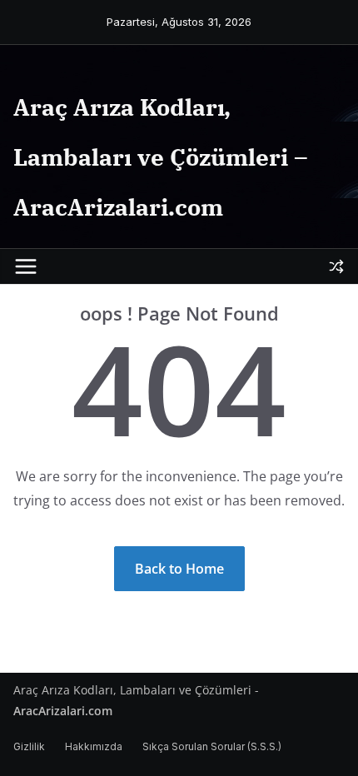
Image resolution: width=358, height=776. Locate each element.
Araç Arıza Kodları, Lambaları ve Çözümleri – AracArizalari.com (160, 157)
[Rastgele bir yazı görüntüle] (336, 266)
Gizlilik (29, 746)
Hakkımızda (93, 746)
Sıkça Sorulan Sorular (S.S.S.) (211, 746)
